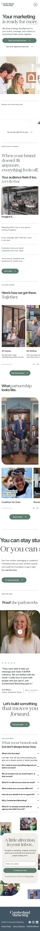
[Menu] (35, 4)
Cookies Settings (32, 926)
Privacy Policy (29, 876)
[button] (36, 651)
